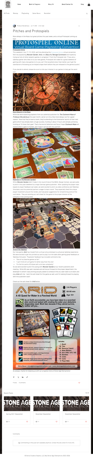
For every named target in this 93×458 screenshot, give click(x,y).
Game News (36, 13)
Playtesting (25, 13)
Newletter (47, 13)
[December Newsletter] (46, 403)
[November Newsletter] (76, 403)
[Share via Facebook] (14, 377)
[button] (51, 4)
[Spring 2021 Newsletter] (17, 403)
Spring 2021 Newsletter (14, 414)
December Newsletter (43, 414)
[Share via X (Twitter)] (18, 377)
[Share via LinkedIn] (23, 377)
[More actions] (79, 26)
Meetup (15, 13)
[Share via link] (27, 377)
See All (87, 393)
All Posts (6, 13)
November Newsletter (72, 414)
